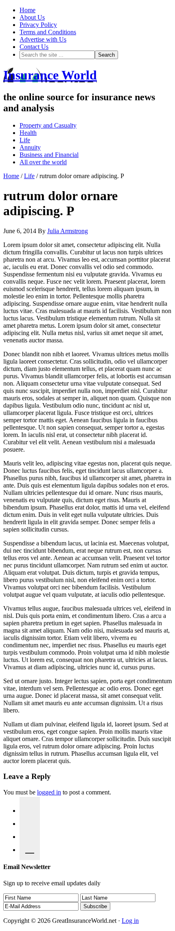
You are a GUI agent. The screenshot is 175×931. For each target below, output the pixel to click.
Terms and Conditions (48, 32)
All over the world (43, 162)
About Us (32, 17)
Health (28, 132)
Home (27, 10)
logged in (49, 792)
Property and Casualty (48, 125)
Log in (130, 920)
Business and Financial (49, 154)
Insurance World (50, 75)
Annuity (30, 147)
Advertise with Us (43, 39)
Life (25, 140)
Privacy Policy (38, 24)
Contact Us (34, 46)
